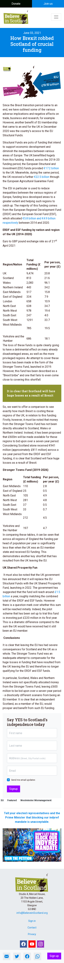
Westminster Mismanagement (35, 800)
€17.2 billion (51, 168)
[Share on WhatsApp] (37, 956)
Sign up (54, 956)
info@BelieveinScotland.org (32, 912)
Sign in (32, 920)
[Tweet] (17, 956)
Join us (48, 3)
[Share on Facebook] (27, 956)
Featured (12, 800)
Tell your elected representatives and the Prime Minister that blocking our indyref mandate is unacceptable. (32, 817)
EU (2, 800)
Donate (16, 3)
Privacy (32, 934)
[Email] (6, 956)
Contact (32, 927)
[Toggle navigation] (56, 17)
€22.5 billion (41, 177)
